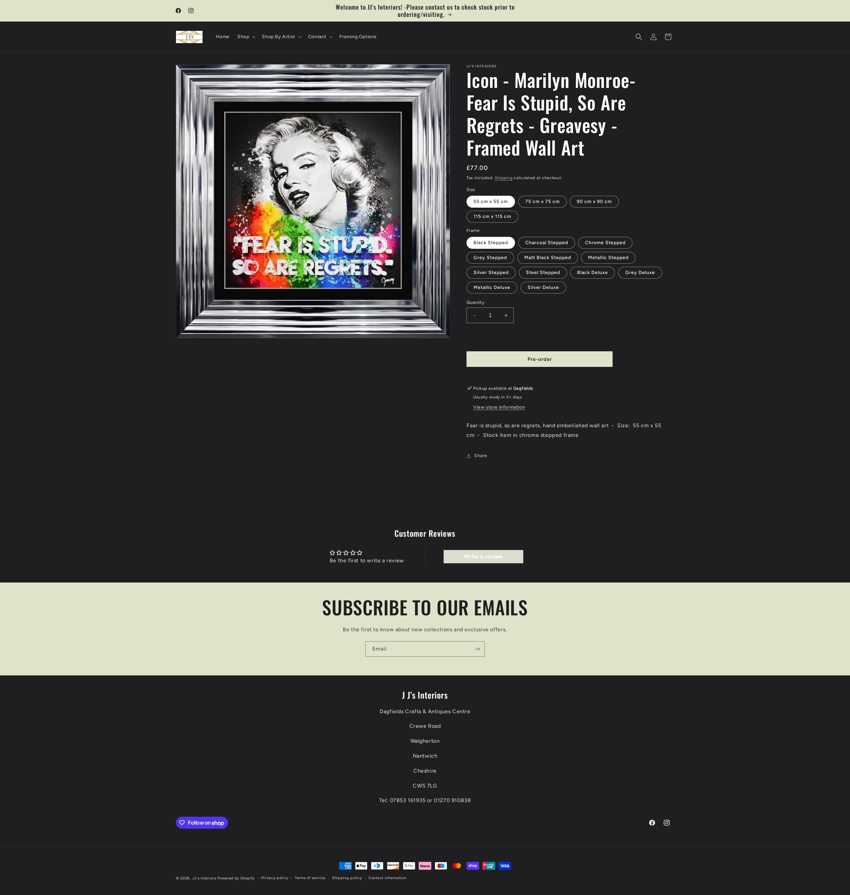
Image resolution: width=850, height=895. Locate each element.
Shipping (504, 177)
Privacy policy (274, 878)
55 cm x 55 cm (490, 201)
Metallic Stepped (608, 257)
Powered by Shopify (236, 878)
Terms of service (310, 878)
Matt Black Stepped (547, 257)
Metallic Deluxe (491, 287)
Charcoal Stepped (546, 242)
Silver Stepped (491, 272)
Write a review (483, 556)
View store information (499, 407)
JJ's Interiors (204, 878)
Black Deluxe (592, 272)
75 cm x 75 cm (542, 201)
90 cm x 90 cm (594, 201)
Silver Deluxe (543, 287)
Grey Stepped (490, 257)
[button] (245, 37)
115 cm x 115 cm (492, 216)
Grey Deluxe (640, 272)
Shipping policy (347, 878)
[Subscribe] (477, 649)
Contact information (387, 878)
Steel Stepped (543, 272)
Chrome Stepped (605, 242)
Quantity (475, 302)
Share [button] (480, 455)
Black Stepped (490, 242)
